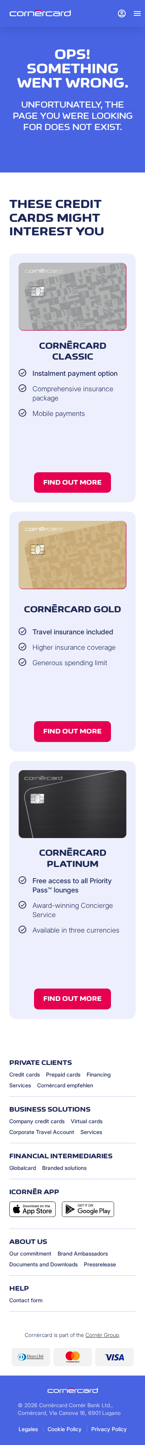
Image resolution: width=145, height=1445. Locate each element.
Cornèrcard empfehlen (65, 1085)
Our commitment (30, 1253)
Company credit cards (37, 1121)
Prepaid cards (63, 1074)
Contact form (26, 1300)
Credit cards (24, 1074)
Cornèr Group (102, 1335)
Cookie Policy (65, 1429)
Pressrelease (100, 1264)
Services (20, 1085)
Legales (28, 1429)
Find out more (72, 482)
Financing (99, 1074)
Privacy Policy (109, 1429)
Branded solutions (64, 1167)
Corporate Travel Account (41, 1132)
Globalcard (22, 1167)
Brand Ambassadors (83, 1253)
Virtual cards (86, 1121)
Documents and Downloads (43, 1264)
